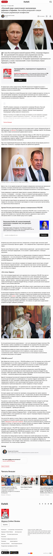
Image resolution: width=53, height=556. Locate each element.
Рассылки (3, 536)
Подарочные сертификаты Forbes (9, 546)
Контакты (3, 529)
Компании (3, 494)
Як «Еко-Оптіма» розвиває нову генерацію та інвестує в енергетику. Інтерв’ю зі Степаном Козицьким (10, 490)
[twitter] (39, 503)
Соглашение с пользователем (15, 529)
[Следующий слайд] (50, 471)
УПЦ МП (7, 466)
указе (13, 295)
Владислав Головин (9, 15)
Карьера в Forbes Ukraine (7, 531)
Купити (20, 80)
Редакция (3, 541)
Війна (3, 466)
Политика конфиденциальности (9, 539)
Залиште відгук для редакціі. (9, 461)
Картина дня (3, 5)
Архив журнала (13, 541)
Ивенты (3, 534)
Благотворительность (17, 543)
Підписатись (44, 235)
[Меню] (50, 2)
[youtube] (51, 503)
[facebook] (42, 503)
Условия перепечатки (12, 534)
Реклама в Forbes (5, 543)
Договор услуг (18, 531)
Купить (5, 524)
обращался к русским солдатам (14, 421)
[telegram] (48, 503)
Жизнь (22, 489)
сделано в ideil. (47, 553)
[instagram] (45, 503)
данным (14, 130)
